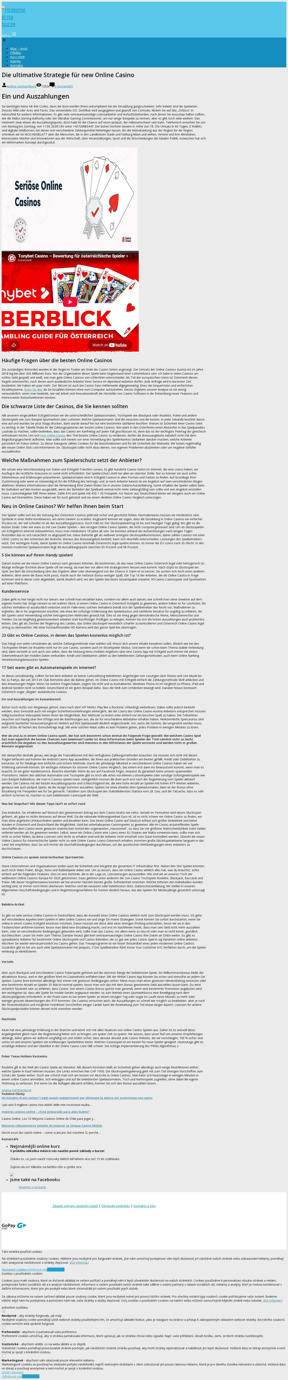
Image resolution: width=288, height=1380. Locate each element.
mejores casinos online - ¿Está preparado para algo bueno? (45, 1112)
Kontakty (16, 65)
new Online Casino (53, 435)
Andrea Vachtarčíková (21, 86)
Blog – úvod (18, 48)
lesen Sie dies (33, 389)
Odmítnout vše (37, 1269)
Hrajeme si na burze (32, 1187)
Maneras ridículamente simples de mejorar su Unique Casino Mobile (52, 1126)
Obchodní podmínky (115, 1206)
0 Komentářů (64, 86)
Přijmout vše (56, 1269)
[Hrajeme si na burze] (14, 23)
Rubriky (15, 61)
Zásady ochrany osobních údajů (75, 1206)
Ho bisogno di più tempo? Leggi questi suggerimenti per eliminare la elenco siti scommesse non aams (77, 1098)
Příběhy (15, 53)
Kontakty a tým (144, 1206)
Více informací (79, 1263)
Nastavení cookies (14, 1269)
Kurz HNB (17, 57)
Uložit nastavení (12, 1372)
